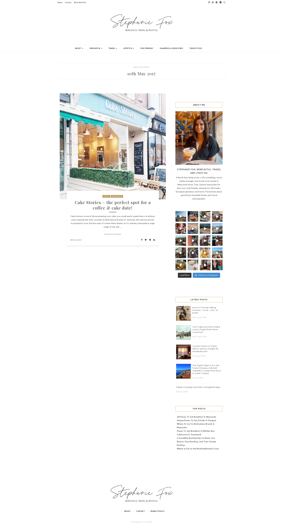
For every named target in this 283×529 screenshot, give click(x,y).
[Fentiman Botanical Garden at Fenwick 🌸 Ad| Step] (180, 228)
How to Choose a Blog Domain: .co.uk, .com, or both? (205, 310)
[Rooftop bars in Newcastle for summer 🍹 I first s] (217, 252)
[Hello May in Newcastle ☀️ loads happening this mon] (217, 228)
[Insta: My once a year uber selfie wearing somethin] (217, 265)
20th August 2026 (199, 317)
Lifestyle (128, 48)
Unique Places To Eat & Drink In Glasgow (196, 420)
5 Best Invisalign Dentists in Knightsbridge (198, 387)
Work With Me (80, 2)
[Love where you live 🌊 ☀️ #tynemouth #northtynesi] (205, 228)
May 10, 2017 (76, 240)
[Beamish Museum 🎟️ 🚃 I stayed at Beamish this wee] (205, 240)
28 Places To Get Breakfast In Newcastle (196, 417)
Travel (112, 48)
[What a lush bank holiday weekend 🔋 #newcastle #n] (193, 216)
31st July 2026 (197, 378)
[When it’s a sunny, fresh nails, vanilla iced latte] (193, 228)
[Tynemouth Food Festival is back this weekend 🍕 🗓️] (180, 216)
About (59, 2)
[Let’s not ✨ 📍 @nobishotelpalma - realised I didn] (205, 216)
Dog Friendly (146, 48)
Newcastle (95, 48)
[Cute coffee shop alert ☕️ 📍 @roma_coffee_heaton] (217, 240)
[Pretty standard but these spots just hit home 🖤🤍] (180, 252)
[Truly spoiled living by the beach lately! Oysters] (217, 216)
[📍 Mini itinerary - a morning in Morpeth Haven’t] (205, 265)
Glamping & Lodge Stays (171, 48)
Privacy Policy (157, 511)
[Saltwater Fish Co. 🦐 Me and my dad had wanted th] (180, 265)
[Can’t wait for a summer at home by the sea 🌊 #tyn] (193, 252)
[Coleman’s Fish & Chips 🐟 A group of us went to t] (205, 252)
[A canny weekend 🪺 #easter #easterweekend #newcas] (193, 265)
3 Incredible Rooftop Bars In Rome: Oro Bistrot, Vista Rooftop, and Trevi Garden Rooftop (196, 441)
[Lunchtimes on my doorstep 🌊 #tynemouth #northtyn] (180, 240)
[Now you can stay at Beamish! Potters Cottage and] (193, 240)
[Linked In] (153, 240)
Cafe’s (106, 196)
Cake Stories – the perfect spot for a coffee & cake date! (113, 205)
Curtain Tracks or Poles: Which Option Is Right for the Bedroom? (205, 349)
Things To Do (195, 48)
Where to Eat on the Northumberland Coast (198, 448)
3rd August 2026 (198, 356)
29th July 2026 (182, 392)
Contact (68, 2)
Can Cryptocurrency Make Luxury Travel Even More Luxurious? (206, 329)
